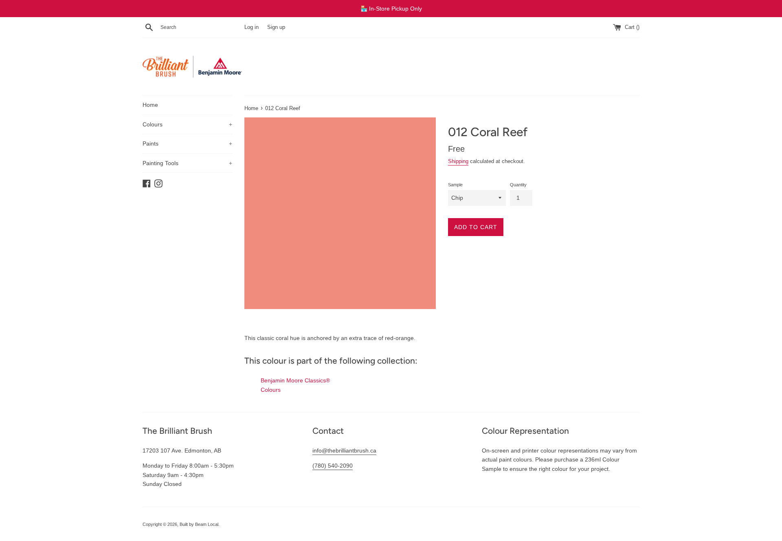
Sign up (276, 27)
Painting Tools (187, 163)
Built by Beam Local (199, 524)
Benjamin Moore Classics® (295, 380)
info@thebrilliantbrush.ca (344, 450)
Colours (187, 124)
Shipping (458, 161)
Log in (251, 27)
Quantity (518, 184)
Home (150, 105)
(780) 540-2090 (332, 465)
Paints (187, 143)
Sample (455, 184)
